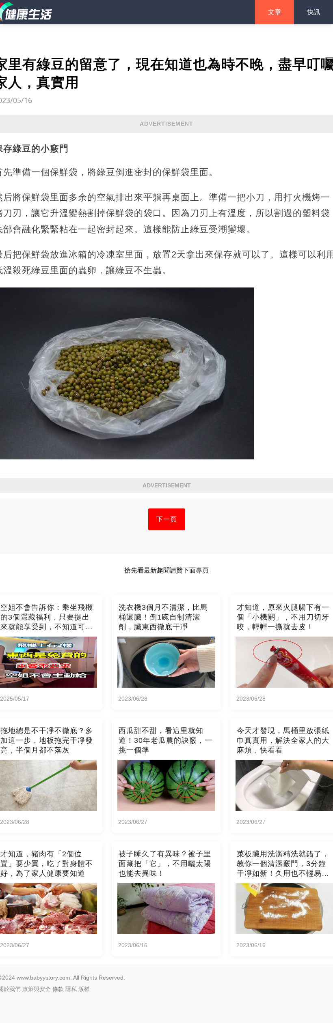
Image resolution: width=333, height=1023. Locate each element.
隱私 (71, 989)
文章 (274, 12)
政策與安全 (36, 989)
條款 (58, 989)
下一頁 (166, 519)
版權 (84, 989)
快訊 (313, 12)
